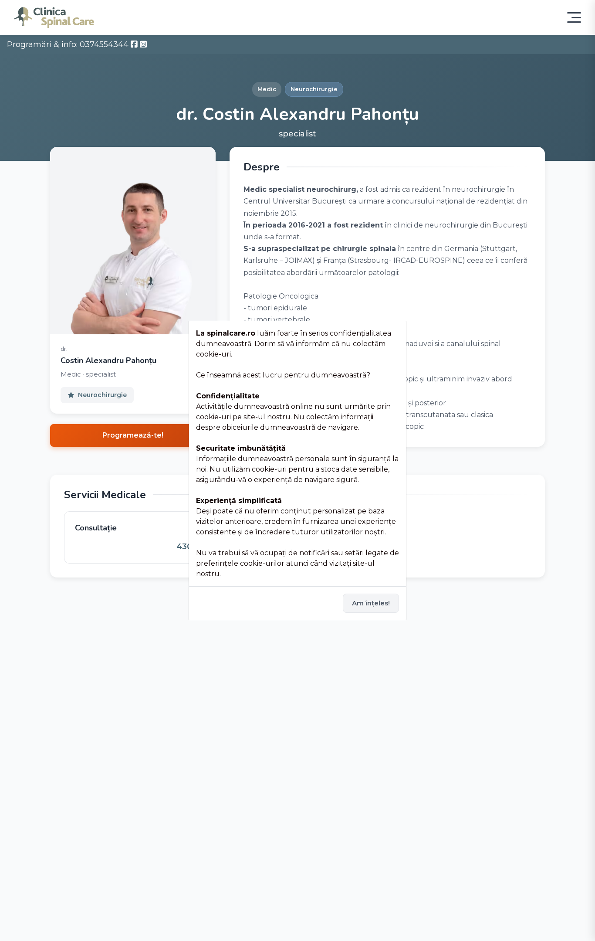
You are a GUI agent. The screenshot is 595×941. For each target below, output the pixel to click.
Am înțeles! (371, 603)
